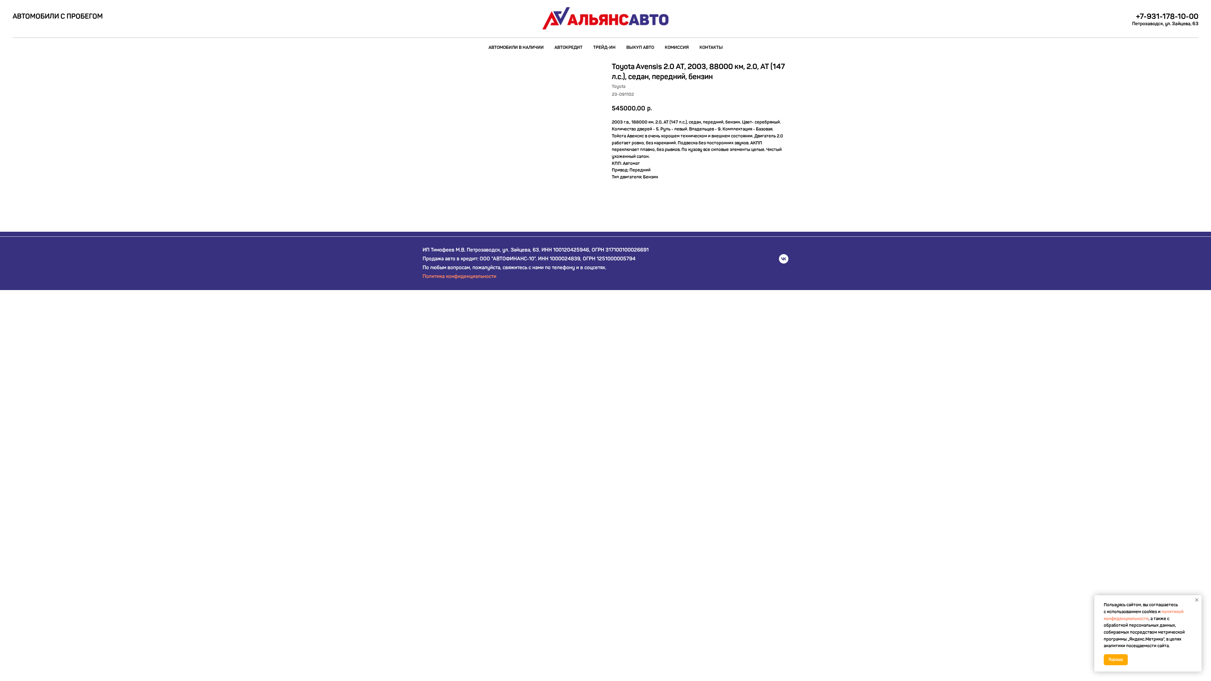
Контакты (711, 47)
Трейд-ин (604, 47)
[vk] (783, 259)
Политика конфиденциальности (459, 276)
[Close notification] (1197, 600)
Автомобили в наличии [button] (516, 47)
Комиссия (677, 47)
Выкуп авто (640, 47)
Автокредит (568, 47)
